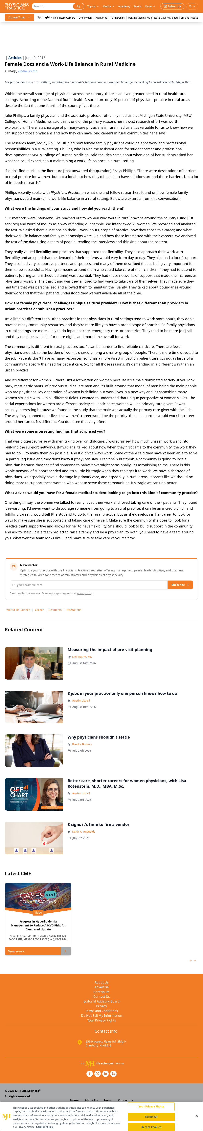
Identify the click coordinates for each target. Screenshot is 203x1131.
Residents (55, 610)
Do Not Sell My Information (101, 1015)
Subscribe (178, 585)
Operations (73, 610)
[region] (101, 1116)
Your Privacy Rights (101, 1020)
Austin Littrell (81, 700)
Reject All (151, 1117)
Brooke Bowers (82, 744)
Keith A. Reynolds (83, 831)
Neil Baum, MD (82, 657)
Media (107, 6)
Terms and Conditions (101, 1011)
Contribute (101, 992)
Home (74, 1100)
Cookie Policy (44, 1127)
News (108, 1100)
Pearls (137, 6)
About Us (101, 982)
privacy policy (84, 593)
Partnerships (118, 17)
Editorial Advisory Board (101, 1001)
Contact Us (101, 996)
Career (39, 610)
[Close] (196, 1116)
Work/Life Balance (18, 610)
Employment (85, 17)
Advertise (102, 987)
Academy (124, 6)
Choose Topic (16, 17)
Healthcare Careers (64, 17)
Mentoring (101, 17)
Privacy (101, 1006)
